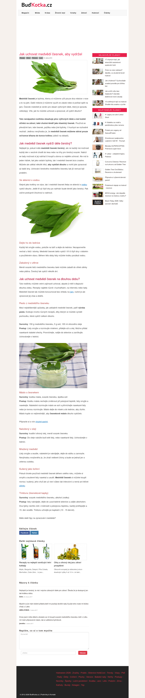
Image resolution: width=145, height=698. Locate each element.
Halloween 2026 (63, 672)
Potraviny (34, 58)
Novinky (59, 680)
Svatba (92, 680)
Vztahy (73, 13)
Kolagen (75, 684)
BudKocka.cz (34, 694)
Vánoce (89, 676)
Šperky (68, 680)
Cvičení (73, 676)
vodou (84, 184)
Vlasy (117, 672)
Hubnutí (95, 13)
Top (82, 684)
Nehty (110, 676)
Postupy (118, 676)
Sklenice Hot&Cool (96, 672)
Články (107, 13)
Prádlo (84, 672)
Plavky (82, 676)
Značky (75, 672)
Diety (66, 676)
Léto (105, 680)
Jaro (99, 680)
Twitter (34, 533)
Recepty (22, 58)
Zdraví (84, 13)
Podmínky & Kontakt (48, 694)
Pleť (123, 672)
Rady (59, 676)
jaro (72, 291)
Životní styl (60, 13)
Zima (119, 680)
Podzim (111, 680)
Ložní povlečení (80, 680)
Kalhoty (59, 684)
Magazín (25, 13)
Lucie (40, 58)
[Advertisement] (72, 33)
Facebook (24, 533)
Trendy (110, 672)
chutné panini (42, 421)
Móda (37, 13)
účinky (22, 485)
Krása (47, 13)
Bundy (67, 684)
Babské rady (100, 676)
